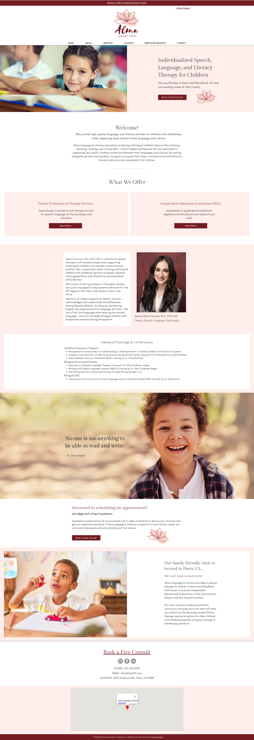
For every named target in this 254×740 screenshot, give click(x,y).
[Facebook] (127, 661)
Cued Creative (157, 737)
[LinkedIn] (133, 661)
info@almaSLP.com (131, 673)
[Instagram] (120, 661)
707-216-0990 (132, 668)
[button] (107, 43)
